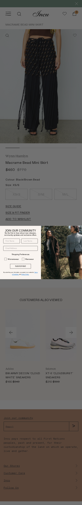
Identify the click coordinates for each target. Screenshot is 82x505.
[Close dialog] (79, 228)
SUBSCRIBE (20, 266)
